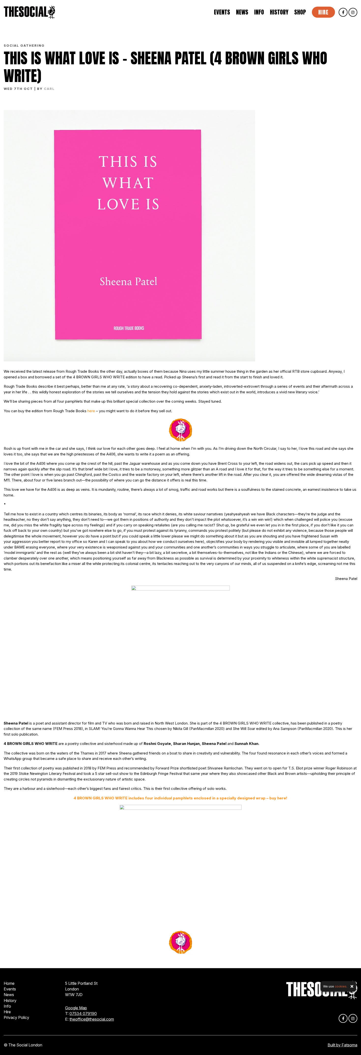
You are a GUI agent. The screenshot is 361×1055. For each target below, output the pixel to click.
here (91, 411)
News (242, 12)
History (279, 12)
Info (259, 12)
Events (222, 12)
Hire (323, 12)
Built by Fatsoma (342, 1044)
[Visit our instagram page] (352, 12)
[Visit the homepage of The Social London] (29, 12)
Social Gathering (24, 45)
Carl (49, 89)
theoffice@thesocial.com (91, 1019)
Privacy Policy (16, 1017)
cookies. (341, 986)
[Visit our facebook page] (343, 12)
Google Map (76, 1007)
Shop (300, 12)
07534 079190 (83, 1013)
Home (9, 983)
